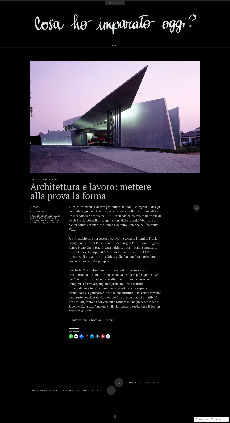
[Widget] (110, 3)
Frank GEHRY (47, 220)
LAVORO (53, 179)
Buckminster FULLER (41, 216)
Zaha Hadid (95, 247)
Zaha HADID (51, 222)
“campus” (152, 225)
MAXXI (109, 252)
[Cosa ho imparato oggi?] (115, 24)
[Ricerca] (120, 3)
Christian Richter (101, 320)
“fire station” (91, 270)
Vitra (72, 207)
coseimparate (38, 211)
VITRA (41, 222)
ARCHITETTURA (39, 179)
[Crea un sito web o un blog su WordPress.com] (115, 416)
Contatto (115, 45)
